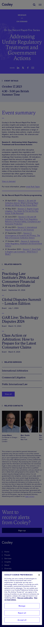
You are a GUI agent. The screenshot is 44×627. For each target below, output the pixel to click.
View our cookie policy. (25, 598)
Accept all (22, 620)
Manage (22, 606)
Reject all (22, 613)
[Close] (39, 575)
